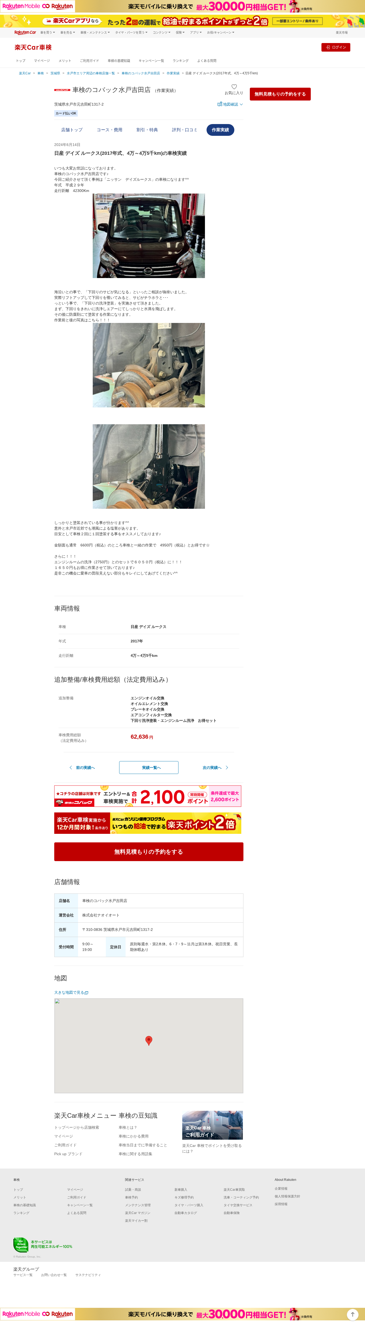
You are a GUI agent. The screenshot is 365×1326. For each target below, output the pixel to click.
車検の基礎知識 (119, 61)
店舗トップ (72, 130)
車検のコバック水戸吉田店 (141, 73)
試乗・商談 (133, 1190)
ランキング (181, 61)
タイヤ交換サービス (238, 1205)
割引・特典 (147, 130)
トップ (20, 61)
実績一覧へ (151, 767)
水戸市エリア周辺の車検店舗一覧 (91, 73)
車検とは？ (128, 1127)
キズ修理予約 (184, 1197)
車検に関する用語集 (135, 1154)
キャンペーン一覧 (151, 61)
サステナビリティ (88, 1275)
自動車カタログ (185, 1213)
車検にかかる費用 (134, 1136)
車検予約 (131, 1197)
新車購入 (180, 1190)
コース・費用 (109, 130)
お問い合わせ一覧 (54, 1275)
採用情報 (281, 1204)
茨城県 (55, 73)
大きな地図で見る (69, 992)
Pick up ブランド (68, 1154)
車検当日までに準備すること (143, 1145)
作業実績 (173, 73)
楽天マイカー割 (136, 1221)
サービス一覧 (23, 1275)
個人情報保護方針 (287, 1196)
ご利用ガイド (89, 61)
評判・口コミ (185, 130)
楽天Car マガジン (137, 1213)
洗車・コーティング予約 (241, 1197)
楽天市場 (342, 32)
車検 (40, 73)
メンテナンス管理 (138, 1205)
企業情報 (281, 1188)
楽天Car (25, 73)
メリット (65, 61)
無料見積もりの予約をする (280, 94)
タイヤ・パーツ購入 (188, 1205)
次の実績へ (212, 767)
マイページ (42, 61)
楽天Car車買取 (234, 1190)
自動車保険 (232, 1213)
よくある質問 (206, 61)
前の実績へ (85, 767)
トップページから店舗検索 (76, 1127)
